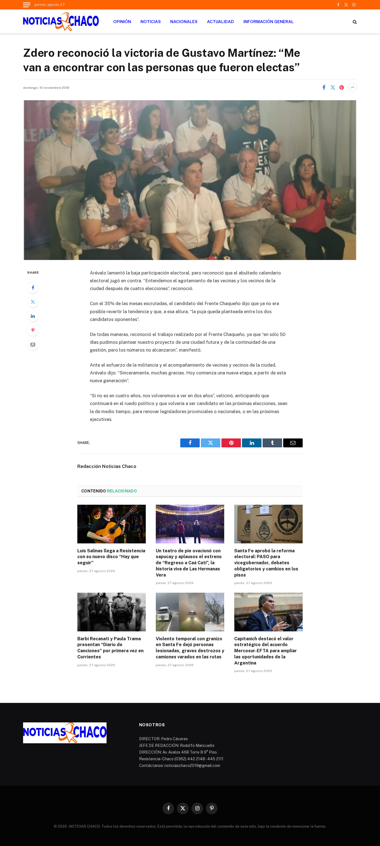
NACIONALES (184, 21)
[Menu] (26, 4)
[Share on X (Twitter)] (333, 87)
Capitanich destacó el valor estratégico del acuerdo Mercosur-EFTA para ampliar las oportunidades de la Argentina (265, 651)
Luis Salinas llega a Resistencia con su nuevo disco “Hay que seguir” (111, 557)
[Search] (354, 21)
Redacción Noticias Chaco (106, 466)
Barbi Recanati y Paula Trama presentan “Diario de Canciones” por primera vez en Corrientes (110, 647)
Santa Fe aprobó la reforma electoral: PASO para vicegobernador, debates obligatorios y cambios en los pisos (266, 563)
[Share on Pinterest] (341, 87)
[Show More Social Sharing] (352, 87)
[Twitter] (32, 301)
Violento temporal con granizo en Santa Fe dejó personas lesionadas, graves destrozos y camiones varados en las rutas (190, 647)
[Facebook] (32, 287)
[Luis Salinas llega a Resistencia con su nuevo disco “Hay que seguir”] (111, 524)
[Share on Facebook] (324, 87)
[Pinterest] (32, 330)
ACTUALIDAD (220, 21)
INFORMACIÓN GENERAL (268, 21)
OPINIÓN (122, 21)
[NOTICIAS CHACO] (61, 21)
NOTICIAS (150, 21)
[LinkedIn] (32, 316)
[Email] (32, 344)
